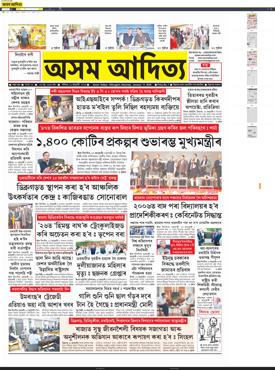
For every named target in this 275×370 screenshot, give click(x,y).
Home (7, 12)
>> (36, 9)
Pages (260, 186)
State (12, 12)
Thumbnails (60, 10)
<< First (18, 9)
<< (22, 9)
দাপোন (29, 12)
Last (38, 12)
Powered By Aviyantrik (174, 368)
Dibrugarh (23, 12)
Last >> (40, 9)
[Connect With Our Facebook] (267, 9)
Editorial (17, 12)
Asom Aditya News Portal (50, 10)
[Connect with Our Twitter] (271, 9)
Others (33, 12)
